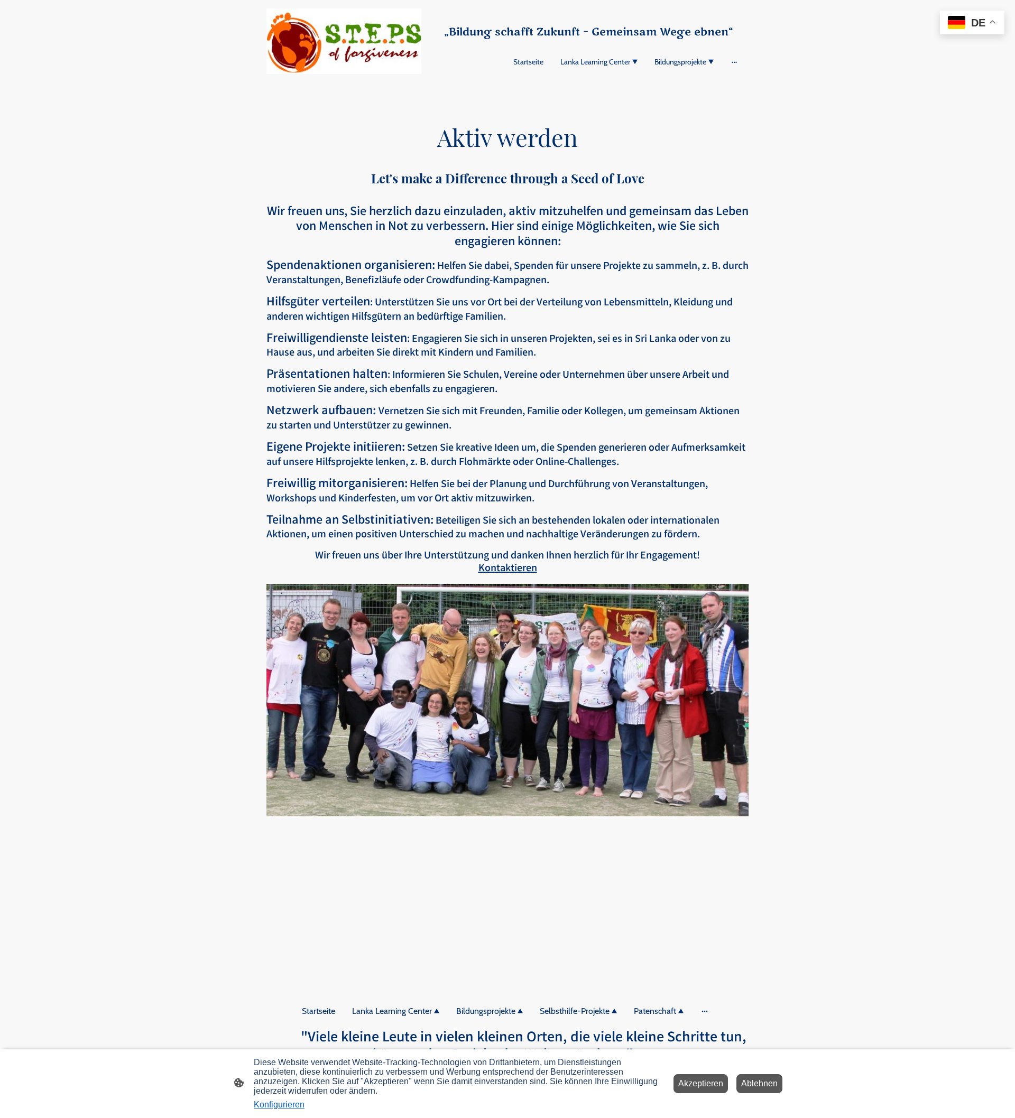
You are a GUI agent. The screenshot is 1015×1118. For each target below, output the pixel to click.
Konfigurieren (279, 1104)
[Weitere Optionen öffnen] (734, 61)
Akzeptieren (700, 1083)
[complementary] (972, 23)
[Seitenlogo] (343, 41)
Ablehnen (759, 1083)
